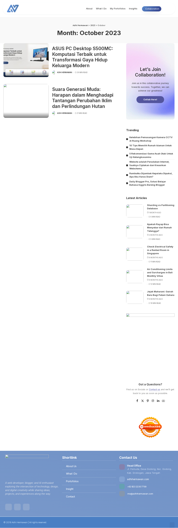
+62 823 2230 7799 (136, 486)
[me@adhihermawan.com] (122, 493)
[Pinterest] (147, 401)
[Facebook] (137, 401)
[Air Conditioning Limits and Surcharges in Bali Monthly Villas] (135, 276)
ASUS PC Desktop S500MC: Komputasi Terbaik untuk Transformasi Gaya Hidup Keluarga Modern (82, 57)
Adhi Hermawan (64, 72)
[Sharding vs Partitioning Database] (135, 210)
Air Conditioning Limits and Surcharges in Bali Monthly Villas (160, 272)
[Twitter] (142, 401)
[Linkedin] (8, 507)
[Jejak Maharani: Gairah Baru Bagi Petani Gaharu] (135, 297)
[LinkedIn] (158, 401)
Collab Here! (150, 99)
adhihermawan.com (138, 479)
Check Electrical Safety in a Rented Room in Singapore (160, 250)
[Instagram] (153, 401)
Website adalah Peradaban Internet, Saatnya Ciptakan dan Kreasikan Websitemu (149, 165)
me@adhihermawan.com (140, 493)
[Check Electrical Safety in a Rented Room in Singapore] (135, 254)
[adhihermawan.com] (122, 479)
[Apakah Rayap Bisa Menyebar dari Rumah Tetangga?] (135, 231)
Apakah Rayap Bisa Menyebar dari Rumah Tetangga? (159, 227)
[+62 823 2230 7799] (122, 486)
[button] (172, 525)
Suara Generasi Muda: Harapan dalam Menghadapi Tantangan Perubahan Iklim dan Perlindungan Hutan (82, 98)
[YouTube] (163, 401)
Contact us (154, 389)
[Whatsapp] (26, 507)
